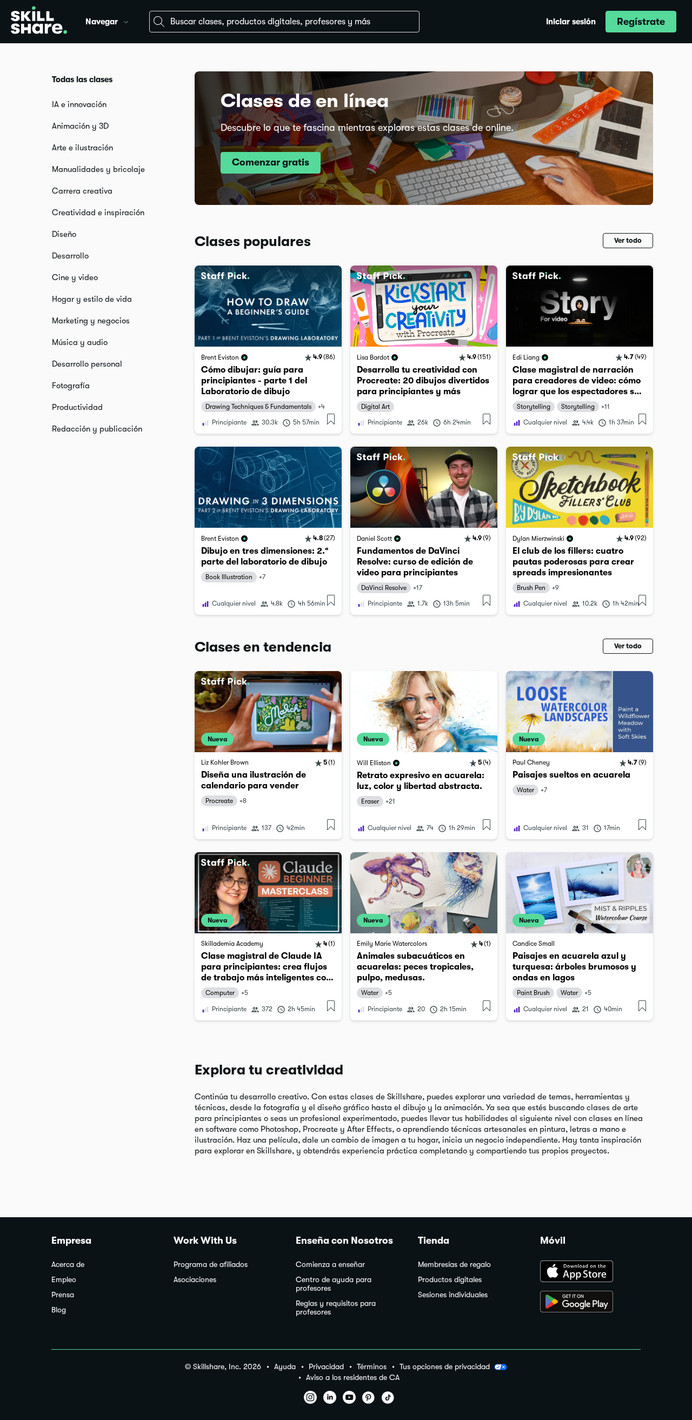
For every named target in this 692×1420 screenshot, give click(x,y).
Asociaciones (195, 1280)
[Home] (39, 21)
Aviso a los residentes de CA (353, 1377)
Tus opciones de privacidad (445, 1366)
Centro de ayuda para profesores (333, 1284)
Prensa (62, 1295)
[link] (268, 350)
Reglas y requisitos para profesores (336, 1307)
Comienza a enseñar (330, 1264)
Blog (58, 1310)
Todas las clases (82, 79)
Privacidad (326, 1367)
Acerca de (67, 1264)
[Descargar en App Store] (590, 1272)
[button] (126, 20)
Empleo (63, 1280)
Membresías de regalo (454, 1264)
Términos (372, 1367)
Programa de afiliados (211, 1264)
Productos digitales (450, 1280)
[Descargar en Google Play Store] (590, 1303)
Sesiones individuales (453, 1295)
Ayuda (285, 1367)
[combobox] (284, 21)
